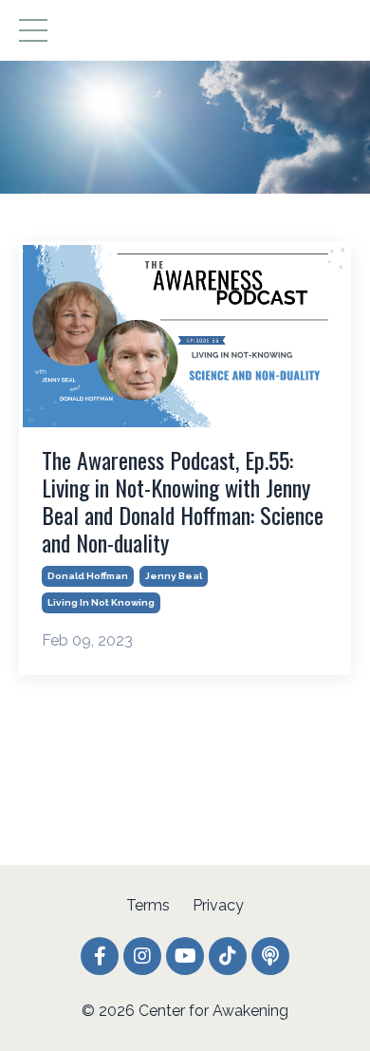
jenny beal (173, 576)
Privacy (218, 905)
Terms (148, 905)
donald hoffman (87, 576)
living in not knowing (101, 602)
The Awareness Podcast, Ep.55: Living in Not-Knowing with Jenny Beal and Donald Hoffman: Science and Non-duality (183, 500)
